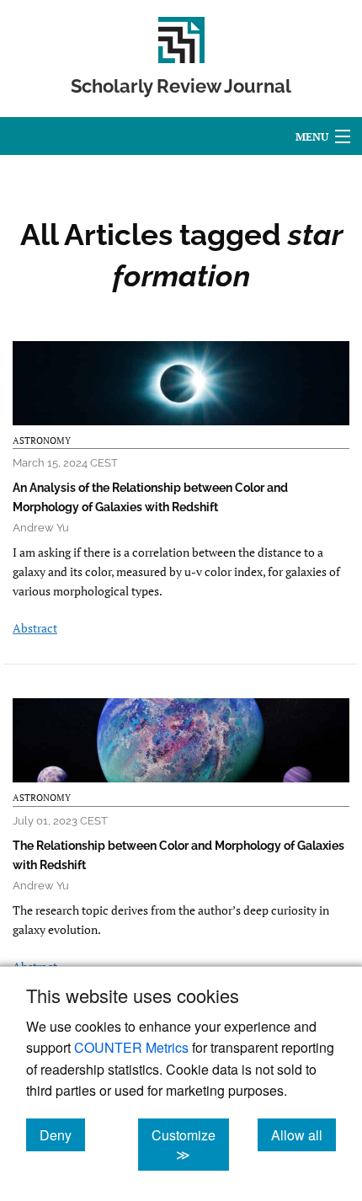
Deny (62, 1134)
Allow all (303, 1134)
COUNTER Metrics (131, 1047)
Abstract (35, 628)
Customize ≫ (190, 1144)
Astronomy (42, 440)
